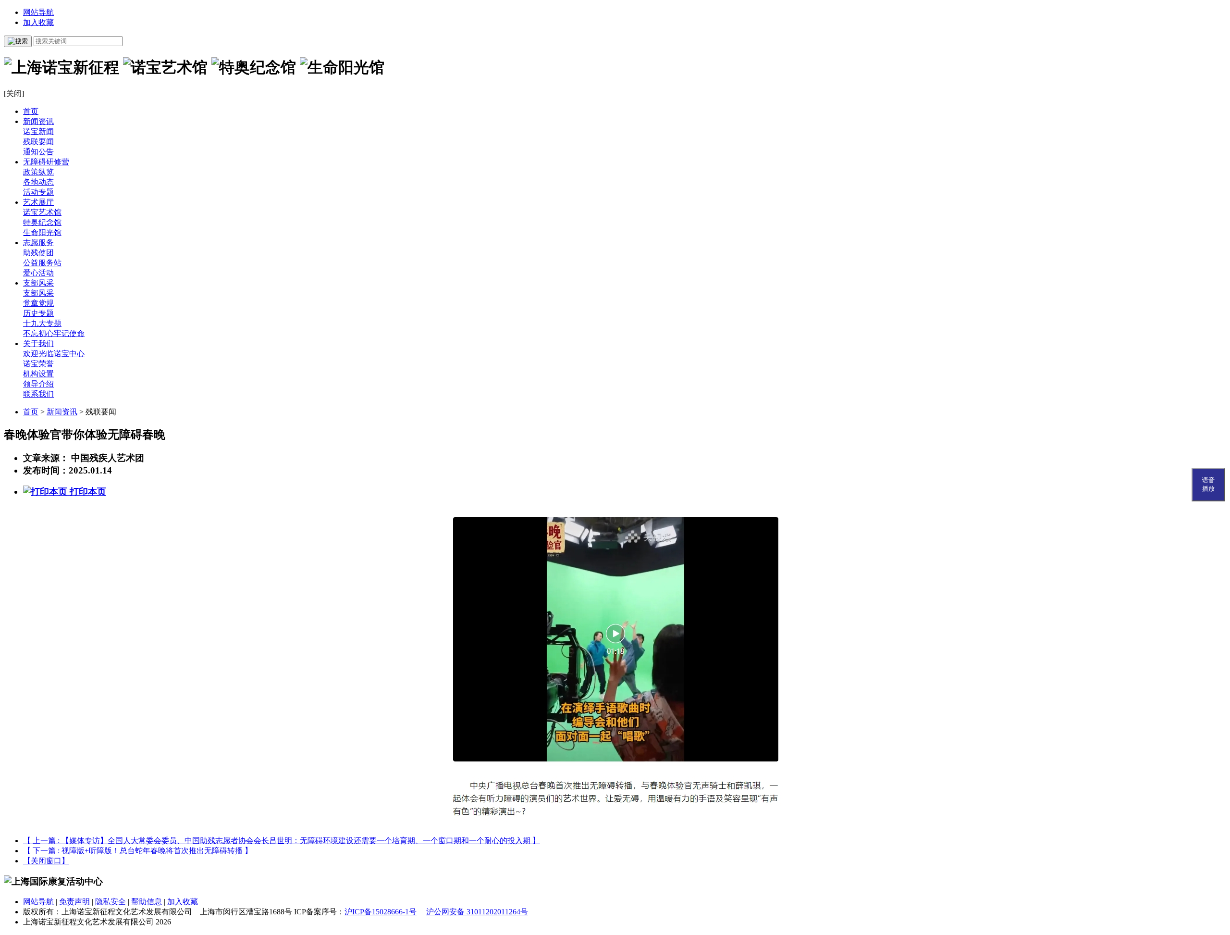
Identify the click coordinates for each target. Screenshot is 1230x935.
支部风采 (38, 283)
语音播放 (1208, 484)
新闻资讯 (38, 121)
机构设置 (38, 374)
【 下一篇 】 (137, 851)
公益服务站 (42, 263)
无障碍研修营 (46, 162)
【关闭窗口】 (46, 861)
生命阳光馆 (42, 232)
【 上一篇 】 (281, 840)
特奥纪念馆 (42, 222)
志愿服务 (38, 242)
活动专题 (38, 192)
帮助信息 (146, 902)
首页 (30, 111)
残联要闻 (38, 141)
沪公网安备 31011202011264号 (477, 912)
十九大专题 (42, 323)
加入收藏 (38, 22)
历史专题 (38, 313)
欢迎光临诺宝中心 (54, 353)
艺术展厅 (38, 202)
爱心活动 (38, 273)
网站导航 (38, 12)
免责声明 (74, 902)
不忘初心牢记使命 (54, 333)
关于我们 (38, 343)
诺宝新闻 (38, 131)
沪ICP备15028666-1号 (380, 912)
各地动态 (38, 182)
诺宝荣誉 (38, 364)
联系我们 (38, 394)
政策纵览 (38, 172)
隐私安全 (110, 902)
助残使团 (38, 253)
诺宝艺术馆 (42, 212)
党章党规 (38, 303)
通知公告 (38, 152)
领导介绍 (38, 384)
